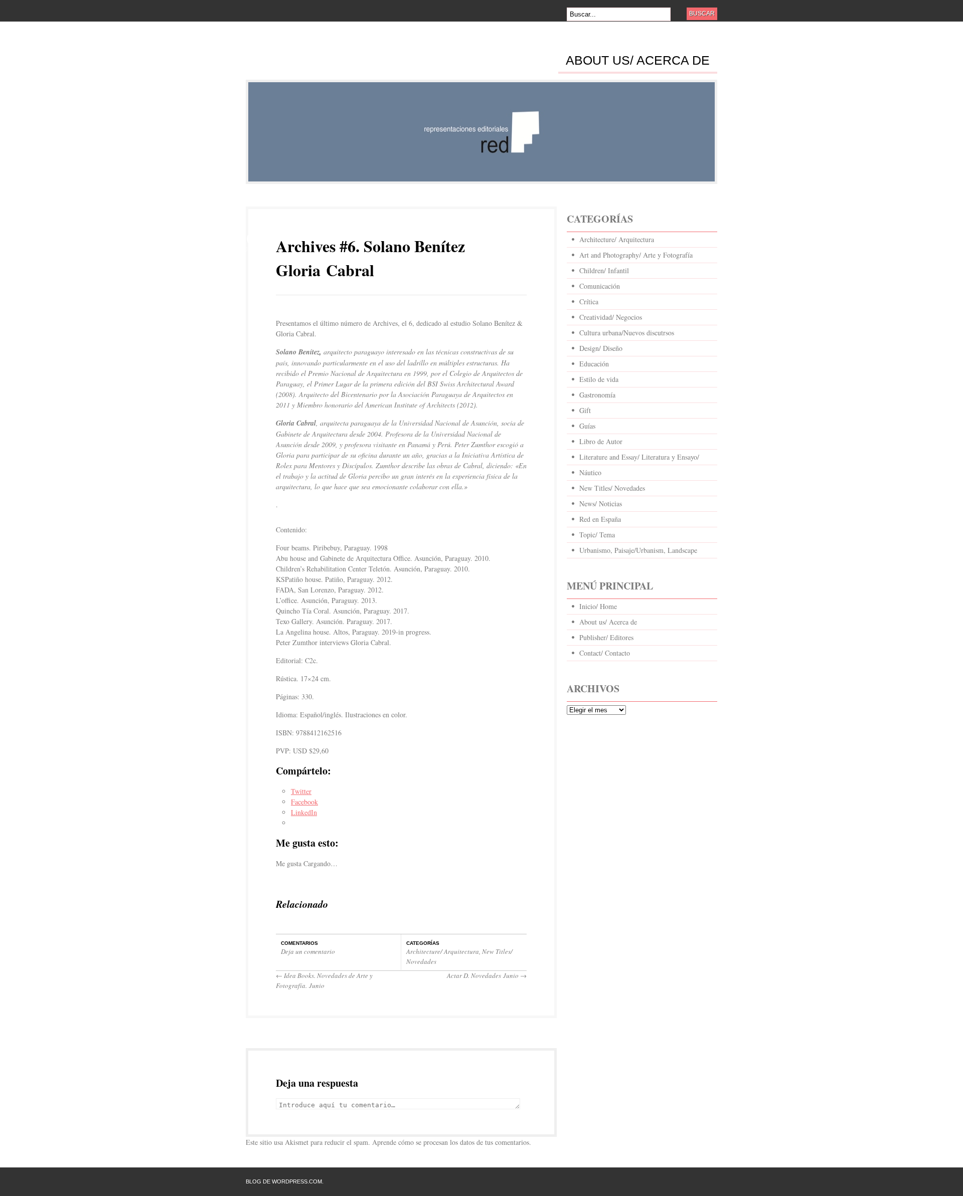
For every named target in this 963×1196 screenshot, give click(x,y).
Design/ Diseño (600, 348)
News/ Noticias (600, 503)
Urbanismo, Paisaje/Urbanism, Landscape (638, 550)
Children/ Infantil (604, 270)
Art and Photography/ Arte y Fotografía (636, 255)
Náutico (590, 472)
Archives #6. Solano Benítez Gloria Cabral (370, 258)
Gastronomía (597, 395)
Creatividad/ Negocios (610, 317)
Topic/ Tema (597, 534)
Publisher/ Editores (606, 637)
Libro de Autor (600, 441)
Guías (587, 426)
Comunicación (599, 286)
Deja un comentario (308, 951)
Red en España (600, 519)
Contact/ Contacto (604, 653)
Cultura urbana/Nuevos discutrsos (626, 332)
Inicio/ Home (598, 606)
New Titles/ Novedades (612, 488)
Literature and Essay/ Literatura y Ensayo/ (639, 457)
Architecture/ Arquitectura (442, 951)
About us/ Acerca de (638, 60)
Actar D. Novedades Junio (487, 975)
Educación (594, 363)
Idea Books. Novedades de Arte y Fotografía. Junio (324, 980)
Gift (585, 410)
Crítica (588, 301)
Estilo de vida (598, 379)
